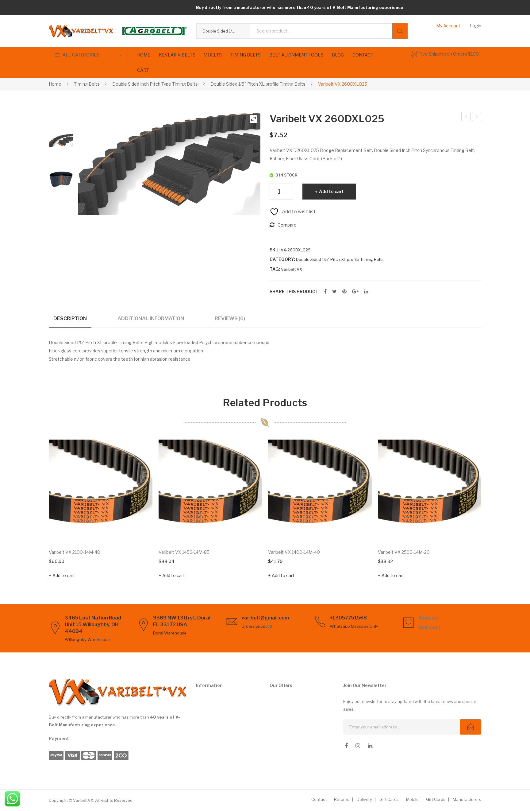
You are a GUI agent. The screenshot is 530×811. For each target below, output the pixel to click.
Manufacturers (467, 799)
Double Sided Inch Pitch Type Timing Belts (155, 84)
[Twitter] (334, 291)
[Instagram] (358, 746)
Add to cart (331, 191)
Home (55, 84)
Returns (341, 799)
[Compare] (139, 471)
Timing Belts (87, 84)
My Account (448, 25)
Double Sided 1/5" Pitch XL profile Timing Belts (257, 84)
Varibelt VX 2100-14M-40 (74, 552)
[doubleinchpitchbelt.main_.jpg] (61, 178)
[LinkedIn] (366, 291)
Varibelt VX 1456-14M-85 (184, 552)
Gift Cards (389, 799)
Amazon (428, 618)
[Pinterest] (344, 291)
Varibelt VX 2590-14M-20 (404, 552)
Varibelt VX (291, 269)
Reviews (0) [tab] (230, 318)
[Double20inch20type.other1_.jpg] (61, 141)
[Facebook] (325, 291)
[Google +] (355, 291)
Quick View (139, 530)
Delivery (364, 799)
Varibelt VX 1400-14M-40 (294, 552)
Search (400, 31)
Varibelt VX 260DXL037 (476, 117)
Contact (319, 799)
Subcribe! (470, 727)
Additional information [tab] (150, 318)
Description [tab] (70, 318)
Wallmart (429, 628)
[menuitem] (143, 55)
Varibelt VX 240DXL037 (466, 117)
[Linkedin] (370, 746)
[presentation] (36, 510)
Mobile (412, 799)
